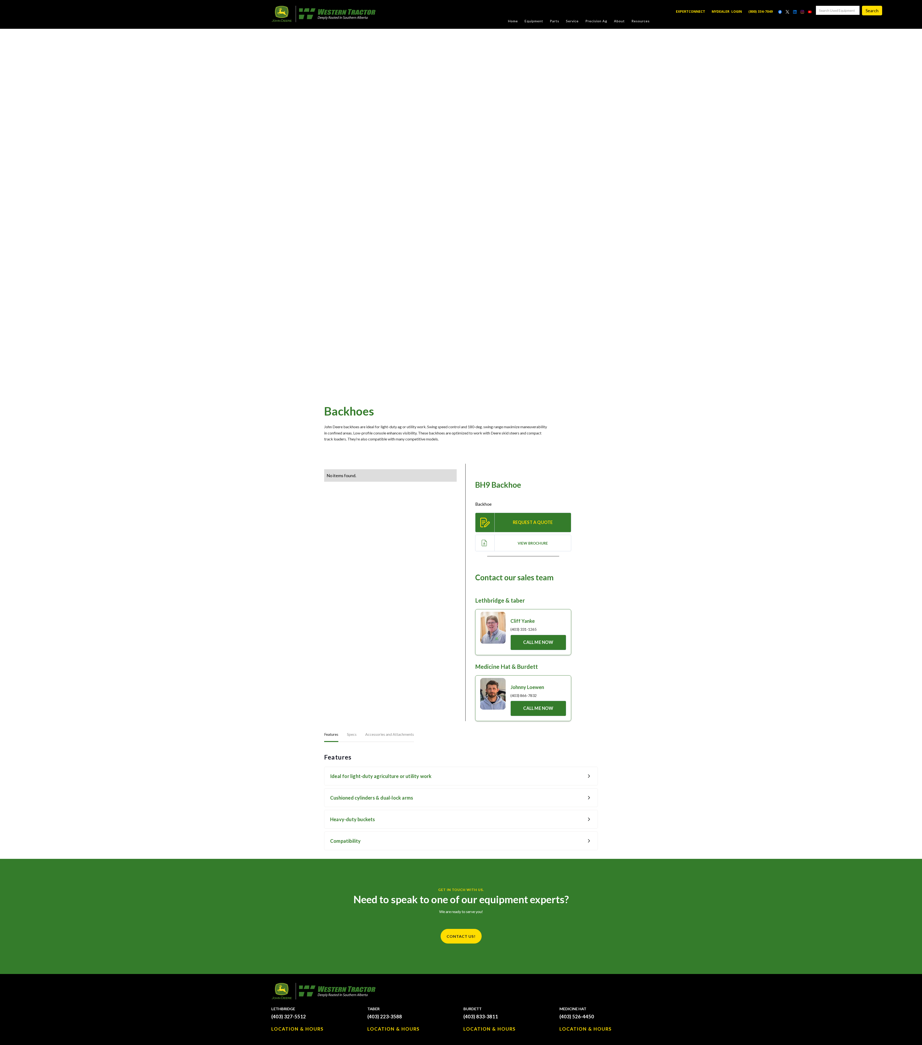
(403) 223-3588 (384, 1016)
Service (572, 21)
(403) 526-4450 (576, 1016)
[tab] (331, 735)
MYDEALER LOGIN (727, 11)
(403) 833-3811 (480, 1016)
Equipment (534, 21)
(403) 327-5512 (288, 1016)
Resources (640, 21)
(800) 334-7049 (760, 11)
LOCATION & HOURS (297, 1029)
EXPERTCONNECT (690, 11)
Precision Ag (596, 21)
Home (513, 21)
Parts (554, 21)
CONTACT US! (461, 936)
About (619, 21)
